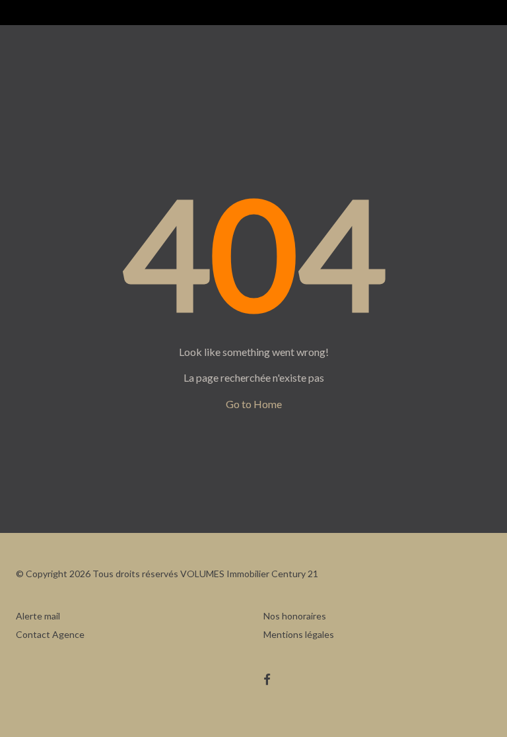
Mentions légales (298, 634)
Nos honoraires (294, 615)
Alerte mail (38, 615)
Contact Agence (50, 634)
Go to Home (254, 404)
